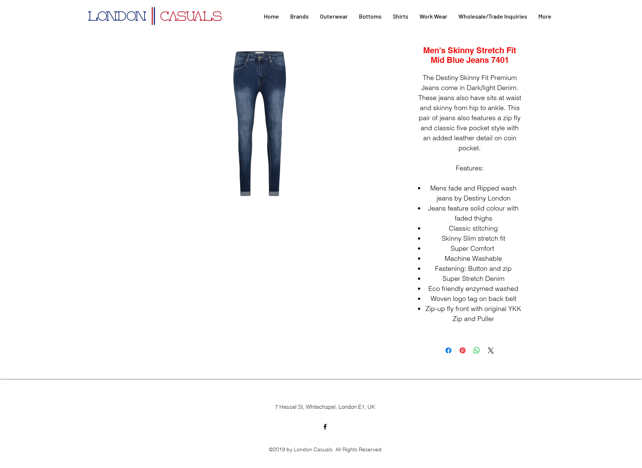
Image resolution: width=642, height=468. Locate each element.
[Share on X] (490, 350)
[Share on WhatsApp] (476, 350)
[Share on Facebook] (448, 350)
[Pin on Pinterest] (462, 350)
